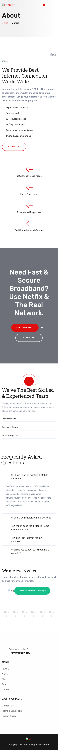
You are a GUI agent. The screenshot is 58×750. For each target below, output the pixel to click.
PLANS (5, 669)
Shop (4, 679)
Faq (4, 684)
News (5, 674)
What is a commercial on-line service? (31, 517)
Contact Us (7, 705)
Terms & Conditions (12, 711)
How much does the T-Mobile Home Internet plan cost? (30, 527)
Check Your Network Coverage (32, 591)
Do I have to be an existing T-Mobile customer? (29, 477)
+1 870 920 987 (27, 338)
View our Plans (23, 328)
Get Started (13, 147)
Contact (6, 689)
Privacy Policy (9, 716)
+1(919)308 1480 (19, 652)
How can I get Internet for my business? (26, 539)
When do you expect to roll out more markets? (30, 551)
